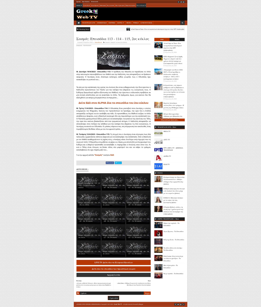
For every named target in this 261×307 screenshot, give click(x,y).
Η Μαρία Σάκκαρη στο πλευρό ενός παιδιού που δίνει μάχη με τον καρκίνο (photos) (174, 191)
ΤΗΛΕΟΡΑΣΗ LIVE (88, 23)
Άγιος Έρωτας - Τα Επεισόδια (174, 231)
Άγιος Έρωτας (95, 5)
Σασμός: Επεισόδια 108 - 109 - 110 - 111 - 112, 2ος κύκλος (138, 253)
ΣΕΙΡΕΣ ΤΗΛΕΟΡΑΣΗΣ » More (168, 219)
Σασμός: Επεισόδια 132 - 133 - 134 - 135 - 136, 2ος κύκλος (138, 220)
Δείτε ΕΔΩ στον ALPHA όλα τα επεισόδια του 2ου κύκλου (113, 102)
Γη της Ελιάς (86, 5)
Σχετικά (78, 1)
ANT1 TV (167, 140)
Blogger (141, 304)
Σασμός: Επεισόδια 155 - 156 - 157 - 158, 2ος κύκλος (89, 204)
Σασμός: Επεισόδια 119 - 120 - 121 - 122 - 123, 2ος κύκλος (138, 236)
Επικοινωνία (94, 1)
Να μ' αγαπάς (110, 5)
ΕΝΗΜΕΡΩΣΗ (102, 23)
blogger (147, 293)
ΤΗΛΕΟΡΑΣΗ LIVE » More (166, 127)
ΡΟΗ (162, 39)
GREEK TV (79, 5)
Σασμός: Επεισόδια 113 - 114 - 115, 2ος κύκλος (114, 253)
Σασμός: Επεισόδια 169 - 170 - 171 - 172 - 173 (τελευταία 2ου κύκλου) (89, 185)
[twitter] (181, 2)
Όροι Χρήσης (86, 1)
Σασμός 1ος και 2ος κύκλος (119, 42)
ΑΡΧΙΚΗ (78, 304)
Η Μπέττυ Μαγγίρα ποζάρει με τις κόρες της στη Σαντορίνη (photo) (173, 200)
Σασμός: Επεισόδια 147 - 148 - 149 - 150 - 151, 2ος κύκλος (138, 204)
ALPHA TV (167, 156)
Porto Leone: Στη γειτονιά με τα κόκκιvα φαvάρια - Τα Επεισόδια (173, 258)
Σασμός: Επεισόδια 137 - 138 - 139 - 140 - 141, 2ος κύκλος (113, 220)
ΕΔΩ (112, 155)
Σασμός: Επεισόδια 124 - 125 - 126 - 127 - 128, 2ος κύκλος (113, 236)
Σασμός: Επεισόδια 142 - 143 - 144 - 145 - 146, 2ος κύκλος (89, 220)
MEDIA (128, 23)
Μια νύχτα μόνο (119, 5)
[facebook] (179, 2)
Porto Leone (103, 5)
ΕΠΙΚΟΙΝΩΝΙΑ (96, 304)
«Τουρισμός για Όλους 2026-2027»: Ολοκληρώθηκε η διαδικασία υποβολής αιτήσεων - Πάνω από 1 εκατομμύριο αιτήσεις (173, 74)
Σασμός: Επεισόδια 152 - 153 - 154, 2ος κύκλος (114, 204)
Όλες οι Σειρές (141, 5)
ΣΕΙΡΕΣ (120, 23)
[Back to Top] (183, 304)
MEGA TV (167, 131)
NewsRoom (98, 42)
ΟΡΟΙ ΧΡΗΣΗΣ (86, 304)
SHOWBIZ (111, 23)
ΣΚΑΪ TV (167, 164)
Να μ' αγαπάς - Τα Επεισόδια (173, 273)
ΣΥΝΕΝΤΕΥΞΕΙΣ (146, 23)
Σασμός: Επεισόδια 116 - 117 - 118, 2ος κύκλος (89, 253)
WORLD (136, 23)
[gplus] (184, 2)
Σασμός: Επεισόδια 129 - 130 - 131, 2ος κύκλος (89, 236)
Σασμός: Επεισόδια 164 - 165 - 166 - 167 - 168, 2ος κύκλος (113, 186)
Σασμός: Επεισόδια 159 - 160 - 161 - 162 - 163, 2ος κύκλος (138, 186)
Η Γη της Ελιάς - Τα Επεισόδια (174, 240)
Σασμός (107, 42)
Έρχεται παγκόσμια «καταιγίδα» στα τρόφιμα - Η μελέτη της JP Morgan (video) (174, 105)
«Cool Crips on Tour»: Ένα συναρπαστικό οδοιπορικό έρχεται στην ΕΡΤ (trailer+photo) (146, 29)
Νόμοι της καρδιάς (131, 5)
